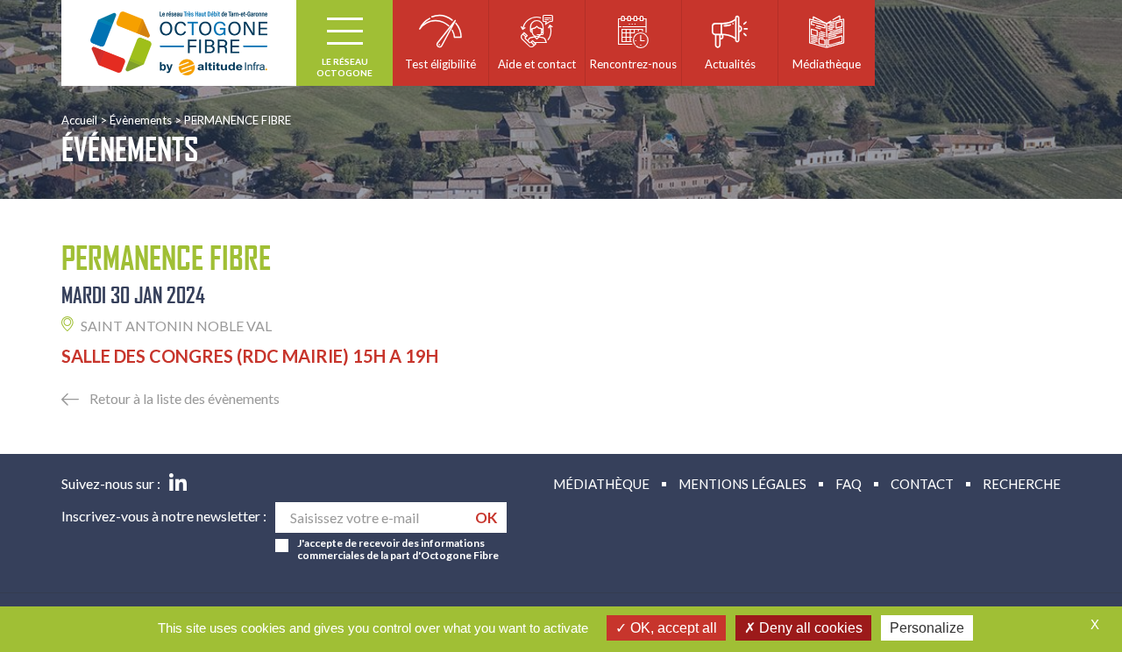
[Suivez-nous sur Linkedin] (178, 483)
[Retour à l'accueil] (178, 43)
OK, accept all (672, 627)
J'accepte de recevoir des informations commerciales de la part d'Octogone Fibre (398, 549)
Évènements (141, 120)
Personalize (927, 627)
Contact (922, 484)
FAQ (848, 484)
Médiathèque (601, 484)
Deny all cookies (809, 627)
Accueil (79, 120)
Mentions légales (742, 484)
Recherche (1022, 484)
